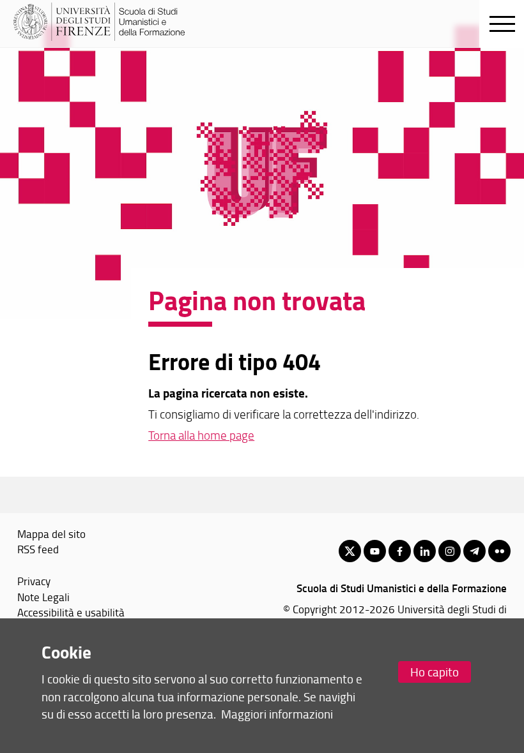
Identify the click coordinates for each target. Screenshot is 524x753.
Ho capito (434, 671)
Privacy (33, 580)
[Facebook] (400, 551)
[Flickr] (499, 551)
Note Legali (43, 596)
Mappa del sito (51, 533)
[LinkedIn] (424, 551)
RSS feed (38, 548)
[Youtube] (375, 551)
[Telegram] (474, 551)
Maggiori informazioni (277, 713)
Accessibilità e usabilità (71, 612)
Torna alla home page (201, 435)
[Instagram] (449, 551)
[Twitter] (350, 551)
